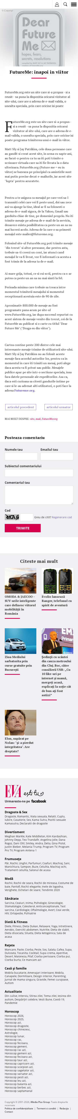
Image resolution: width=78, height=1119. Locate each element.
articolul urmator (59, 407)
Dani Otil (19, 843)
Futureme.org (24, 390)
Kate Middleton (35, 836)
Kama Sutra (39, 820)
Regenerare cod (62, 517)
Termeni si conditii (46, 1108)
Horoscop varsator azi (18, 1074)
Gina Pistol (58, 843)
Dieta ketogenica (44, 933)
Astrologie (11, 1033)
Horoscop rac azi (15, 1050)
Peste (37, 949)
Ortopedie (16, 913)
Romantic (23, 816)
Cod (7, 510)
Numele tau (14, 449)
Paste (20, 949)
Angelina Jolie (49, 839)
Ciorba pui (63, 956)
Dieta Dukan (30, 926)
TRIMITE (23, 528)
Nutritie (44, 929)
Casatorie (19, 820)
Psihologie (40, 903)
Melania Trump (32, 846)
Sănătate (12, 898)
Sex (29, 820)
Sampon (25, 866)
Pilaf (30, 956)
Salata (52, 949)
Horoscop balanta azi (18, 1084)
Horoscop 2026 (14, 1016)
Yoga (54, 926)
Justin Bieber (13, 846)
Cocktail (34, 953)
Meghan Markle (15, 836)
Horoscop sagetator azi (19, 1070)
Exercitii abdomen (27, 929)
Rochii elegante (31, 886)
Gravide (41, 979)
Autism (9, 983)
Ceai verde (62, 910)
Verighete (11, 890)
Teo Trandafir (30, 839)
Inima (29, 903)
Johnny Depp (13, 839)
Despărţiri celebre (26, 999)
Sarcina (9, 903)
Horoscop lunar (14, 1036)
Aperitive (62, 953)
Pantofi (15, 886)
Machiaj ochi (58, 866)
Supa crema (47, 953)
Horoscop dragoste (17, 1026)
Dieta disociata (14, 933)
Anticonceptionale (47, 906)
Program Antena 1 (25, 850)
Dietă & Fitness (16, 922)
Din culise (11, 996)
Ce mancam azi (31, 960)
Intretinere (65, 926)
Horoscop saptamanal (18, 1091)
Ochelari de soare (29, 890)
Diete (8, 926)
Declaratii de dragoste (34, 823)
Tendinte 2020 (51, 890)
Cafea (60, 949)
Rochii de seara (23, 883)
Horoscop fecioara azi (18, 1056)
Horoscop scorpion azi (19, 1067)
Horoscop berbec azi (18, 1087)
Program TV (50, 846)
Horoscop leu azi (15, 1080)
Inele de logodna (52, 886)
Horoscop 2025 (14, 1019)
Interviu (23, 996)
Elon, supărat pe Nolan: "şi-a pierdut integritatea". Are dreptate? (19, 744)
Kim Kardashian (56, 836)
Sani (66, 863)
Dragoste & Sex (16, 812)
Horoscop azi (13, 1022)
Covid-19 (58, 999)
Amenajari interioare (40, 972)
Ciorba (29, 949)
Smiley (30, 843)
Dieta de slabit (60, 929)
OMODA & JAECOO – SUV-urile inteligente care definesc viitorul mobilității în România (20, 605)
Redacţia (64, 1108)
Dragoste (10, 816)
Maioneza (20, 956)
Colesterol (28, 906)
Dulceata (10, 953)
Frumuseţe (13, 859)
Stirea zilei (36, 996)
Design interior (42, 976)
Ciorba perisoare (44, 956)
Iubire (8, 820)
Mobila (59, 972)
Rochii (14, 863)
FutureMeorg (50, 419)
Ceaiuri (19, 903)
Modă (9, 879)
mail (38, 419)
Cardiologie (22, 910)
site (32, 419)
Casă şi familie (16, 968)
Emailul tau (49, 449)
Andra (39, 843)
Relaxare (44, 926)
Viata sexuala (38, 816)
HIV (7, 913)
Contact (9, 1111)
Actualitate (13, 991)
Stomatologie (13, 906)
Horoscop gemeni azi (18, 1053)
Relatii (52, 816)
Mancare (10, 949)
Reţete (10, 945)
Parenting (59, 976)
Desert (9, 956)
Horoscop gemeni (16, 1046)
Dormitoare (25, 976)
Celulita (44, 866)
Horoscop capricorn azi (19, 1063)
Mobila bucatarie (15, 972)
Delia (47, 843)
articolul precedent (20, 407)
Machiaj (58, 863)
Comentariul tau (17, 482)
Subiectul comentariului (23, 466)
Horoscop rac (13, 1039)
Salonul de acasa (40, 870)
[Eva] (12, 4)
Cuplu (61, 816)
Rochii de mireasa (45, 883)
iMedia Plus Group (40, 1102)
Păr (7, 863)
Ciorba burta (13, 960)
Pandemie (11, 1003)
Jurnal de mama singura (20, 979)
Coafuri (47, 863)
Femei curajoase (58, 979)
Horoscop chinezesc (17, 1029)
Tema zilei (50, 996)
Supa (68, 949)
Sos (44, 949)
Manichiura (12, 866)
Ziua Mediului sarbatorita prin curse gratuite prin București (18, 663)
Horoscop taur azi (16, 1060)
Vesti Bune (45, 999)
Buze (35, 866)
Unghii (23, 863)
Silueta (29, 933)
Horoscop (12, 1011)
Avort (51, 910)
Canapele (11, 976)
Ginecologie (55, 903)
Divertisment (15, 832)
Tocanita (22, 953)
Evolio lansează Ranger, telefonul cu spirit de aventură (57, 600)
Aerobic (9, 929)
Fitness (16, 926)
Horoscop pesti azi (16, 1077)
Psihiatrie (30, 913)
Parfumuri (34, 863)
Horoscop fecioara (16, 1043)
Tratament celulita (16, 870)
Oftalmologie (39, 910)
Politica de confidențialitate (19, 1108)
